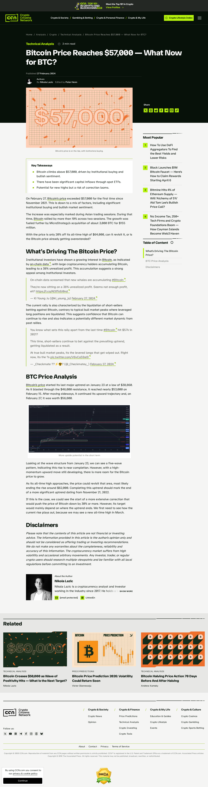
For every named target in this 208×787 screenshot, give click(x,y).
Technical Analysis (71, 34)
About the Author (63, 576)
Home (29, 34)
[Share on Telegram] (166, 110)
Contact (93, 746)
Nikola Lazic (46, 82)
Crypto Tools (125, 733)
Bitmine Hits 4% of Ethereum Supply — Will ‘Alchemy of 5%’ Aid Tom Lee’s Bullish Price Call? (164, 198)
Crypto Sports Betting (192, 728)
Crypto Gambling (190, 722)
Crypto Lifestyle (158, 722)
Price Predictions (83, 671)
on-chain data (39, 264)
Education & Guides (160, 716)
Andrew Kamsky (149, 685)
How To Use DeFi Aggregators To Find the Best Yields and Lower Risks (164, 151)
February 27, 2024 (83, 298)
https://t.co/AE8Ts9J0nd (52, 291)
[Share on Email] (172, 110)
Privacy (104, 746)
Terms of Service (121, 746)
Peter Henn (71, 82)
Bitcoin (38, 218)
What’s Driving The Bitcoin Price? (162, 252)
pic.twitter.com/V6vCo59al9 (69, 357)
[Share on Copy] (177, 110)
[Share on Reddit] (156, 110)
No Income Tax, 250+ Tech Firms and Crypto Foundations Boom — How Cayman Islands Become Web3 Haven (165, 225)
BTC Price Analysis (157, 260)
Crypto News (95, 716)
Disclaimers (153, 267)
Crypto (53, 34)
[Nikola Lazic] (39, 587)
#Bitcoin (118, 280)
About (82, 746)
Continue (23, 780)
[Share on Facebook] (161, 110)
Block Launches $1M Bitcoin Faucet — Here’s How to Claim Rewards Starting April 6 (166, 174)
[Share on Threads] (151, 110)
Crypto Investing (128, 728)
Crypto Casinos (189, 716)
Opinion (92, 722)
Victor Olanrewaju (81, 685)
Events (153, 728)
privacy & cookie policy (25, 773)
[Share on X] (146, 110)
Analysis (41, 34)
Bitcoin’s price (56, 198)
